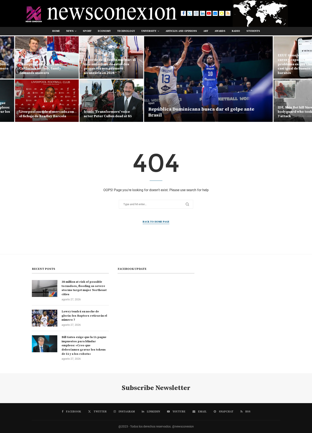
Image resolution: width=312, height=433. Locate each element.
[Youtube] (208, 13)
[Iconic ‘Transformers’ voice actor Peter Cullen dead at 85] (97, 100)
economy (104, 31)
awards (220, 31)
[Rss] (227, 13)
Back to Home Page (156, 221)
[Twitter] (189, 13)
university (148, 31)
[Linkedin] (202, 13)
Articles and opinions (181, 31)
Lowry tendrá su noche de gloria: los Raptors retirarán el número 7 (84, 316)
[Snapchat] (221, 13)
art (205, 31)
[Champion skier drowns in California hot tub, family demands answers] (32, 57)
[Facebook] (183, 13)
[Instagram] (196, 13)
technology (126, 31)
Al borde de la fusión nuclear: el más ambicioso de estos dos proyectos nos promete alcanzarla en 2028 (95, 66)
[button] (7, 78)
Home (56, 31)
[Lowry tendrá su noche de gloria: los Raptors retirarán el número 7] (44, 318)
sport (87, 31)
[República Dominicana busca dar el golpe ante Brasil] (193, 79)
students (253, 31)
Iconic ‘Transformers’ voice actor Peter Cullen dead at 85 (93, 114)
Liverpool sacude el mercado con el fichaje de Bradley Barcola (32, 114)
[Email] (215, 13)
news (70, 31)
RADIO (236, 31)
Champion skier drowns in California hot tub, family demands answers (26, 68)
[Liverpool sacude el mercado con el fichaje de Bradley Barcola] (32, 100)
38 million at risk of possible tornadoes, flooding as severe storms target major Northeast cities (84, 288)
